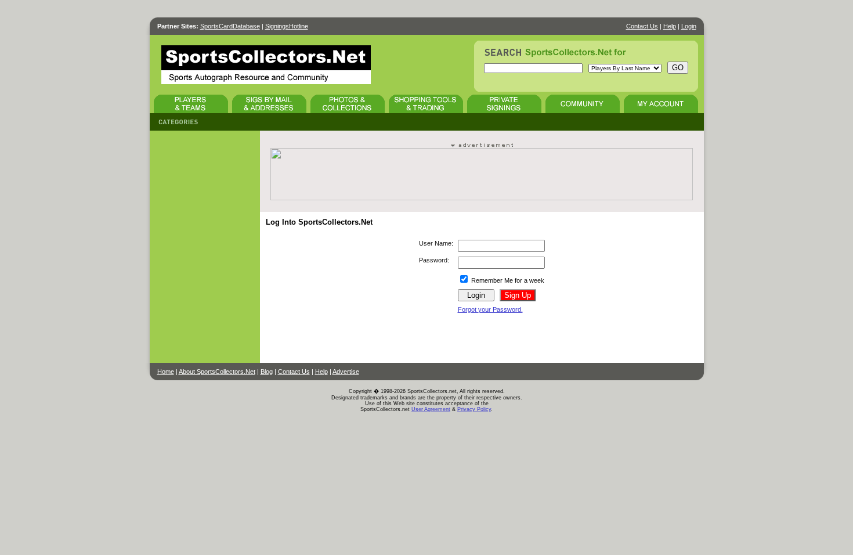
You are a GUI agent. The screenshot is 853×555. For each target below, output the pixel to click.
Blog (267, 371)
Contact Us (642, 26)
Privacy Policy (474, 409)
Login (688, 26)
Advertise (345, 371)
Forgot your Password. (490, 309)
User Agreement (430, 409)
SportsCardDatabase (230, 26)
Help (669, 26)
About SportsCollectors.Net (217, 371)
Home (165, 371)
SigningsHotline (286, 26)
